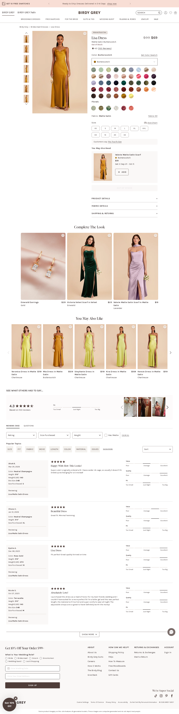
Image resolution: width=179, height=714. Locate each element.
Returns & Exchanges (144, 652)
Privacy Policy (111, 702)
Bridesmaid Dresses (39, 27)
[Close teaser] (16, 698)
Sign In (167, 652)
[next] (26, 104)
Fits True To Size (115, 142)
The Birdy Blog (95, 670)
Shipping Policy (116, 652)
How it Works (94, 666)
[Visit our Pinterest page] (166, 696)
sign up (32, 685)
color (67, 449)
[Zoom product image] (59, 72)
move (42, 449)
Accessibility (123, 702)
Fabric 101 (153, 116)
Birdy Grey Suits (95, 657)
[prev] (26, 33)
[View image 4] (26, 69)
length (54, 449)
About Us (92, 652)
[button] (9, 704)
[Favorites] (170, 12)
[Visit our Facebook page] (172, 696)
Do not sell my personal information (143, 702)
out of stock (124, 188)
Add (124, 172)
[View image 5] (26, 79)
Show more (108, 449)
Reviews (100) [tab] (13, 426)
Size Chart (153, 123)
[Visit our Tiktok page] (156, 696)
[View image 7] (26, 99)
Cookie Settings (83, 702)
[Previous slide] (49, 4)
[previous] (8, 352)
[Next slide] (130, 4)
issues (95, 449)
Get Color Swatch (149, 55)
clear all (125, 435)
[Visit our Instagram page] (161, 696)
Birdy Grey (8, 12)
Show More (88, 634)
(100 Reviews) (105, 48)
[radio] (93, 70)
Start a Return (141, 657)
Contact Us (114, 670)
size (10, 449)
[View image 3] (26, 59)
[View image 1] (26, 39)
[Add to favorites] (84, 33)
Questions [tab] (29, 426)
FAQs (111, 657)
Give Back (92, 675)
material (81, 449)
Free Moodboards (117, 666)
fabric (29, 449)
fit (19, 449)
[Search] (149, 13)
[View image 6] (26, 89)
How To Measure (116, 661)
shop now (100, 3)
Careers (91, 661)
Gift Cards (113, 675)
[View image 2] (26, 49)
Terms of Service (97, 702)
